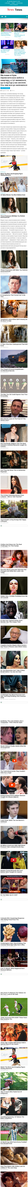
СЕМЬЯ (13, 3)
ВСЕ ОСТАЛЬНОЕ (14, 4)
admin (13, 90)
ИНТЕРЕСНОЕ (20, 3)
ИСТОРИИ (8, 3)
